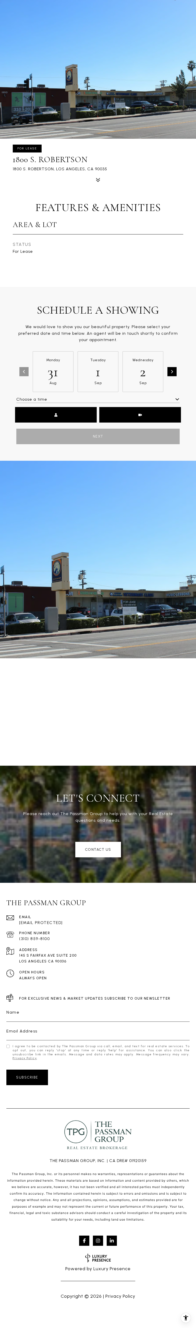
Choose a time (31, 399)
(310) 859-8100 (34, 938)
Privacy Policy (25, 1058)
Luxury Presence (112, 1268)
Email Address (22, 1031)
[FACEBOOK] (84, 1241)
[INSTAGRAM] (98, 1241)
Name (12, 1012)
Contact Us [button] (98, 849)
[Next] (172, 371)
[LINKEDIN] (112, 1241)
